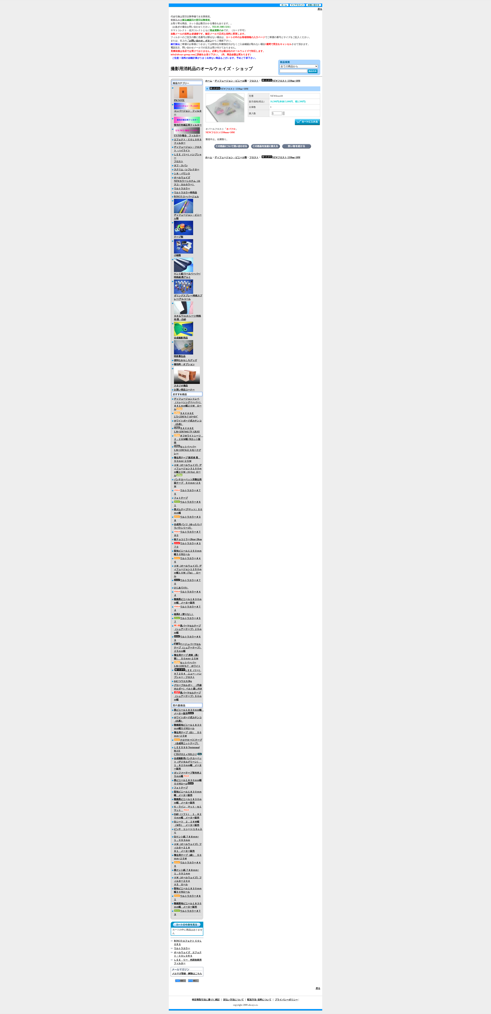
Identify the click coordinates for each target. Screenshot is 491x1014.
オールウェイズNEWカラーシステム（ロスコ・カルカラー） (187, 181)
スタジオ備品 (181, 385)
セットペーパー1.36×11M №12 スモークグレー (187, 450)
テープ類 (178, 237)
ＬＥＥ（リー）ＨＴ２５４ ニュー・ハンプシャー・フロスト (188, 673)
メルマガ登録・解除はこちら (187, 973)
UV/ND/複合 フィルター (187, 135)
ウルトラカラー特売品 (185, 192)
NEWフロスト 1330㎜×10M (286, 80)
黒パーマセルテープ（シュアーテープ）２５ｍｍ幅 (188, 629)
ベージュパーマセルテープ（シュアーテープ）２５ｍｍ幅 (188, 647)
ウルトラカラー (182, 188)
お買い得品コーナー (184, 389)
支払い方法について (233, 999)
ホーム (208, 80)
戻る (320, 9)
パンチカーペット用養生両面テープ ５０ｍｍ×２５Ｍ (188, 483)
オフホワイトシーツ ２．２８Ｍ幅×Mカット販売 (188, 439)
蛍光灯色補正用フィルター (188, 125)
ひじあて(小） (181, 587)
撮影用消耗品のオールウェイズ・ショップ (212, 68)
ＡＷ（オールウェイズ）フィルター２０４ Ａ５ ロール (188, 881)
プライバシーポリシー (286, 999)
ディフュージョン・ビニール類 (231, 80)
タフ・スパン (181, 165)
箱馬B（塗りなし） (184, 614)
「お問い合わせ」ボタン (199, 40)
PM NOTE (179, 100)
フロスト (254, 80)
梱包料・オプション (184, 364)
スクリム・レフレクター (186, 169)
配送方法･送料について (259, 999)
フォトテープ (181, 498)
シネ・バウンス (182, 173)
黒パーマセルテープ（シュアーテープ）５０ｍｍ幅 (188, 696)
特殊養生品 (179, 356)
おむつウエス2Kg (183, 681)
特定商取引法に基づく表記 (206, 999)
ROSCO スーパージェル (186, 196)
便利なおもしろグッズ (185, 360)
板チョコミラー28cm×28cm (188, 539)
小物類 (177, 255)
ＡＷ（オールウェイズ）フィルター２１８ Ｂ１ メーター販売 (188, 847)
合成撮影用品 (181, 337)
